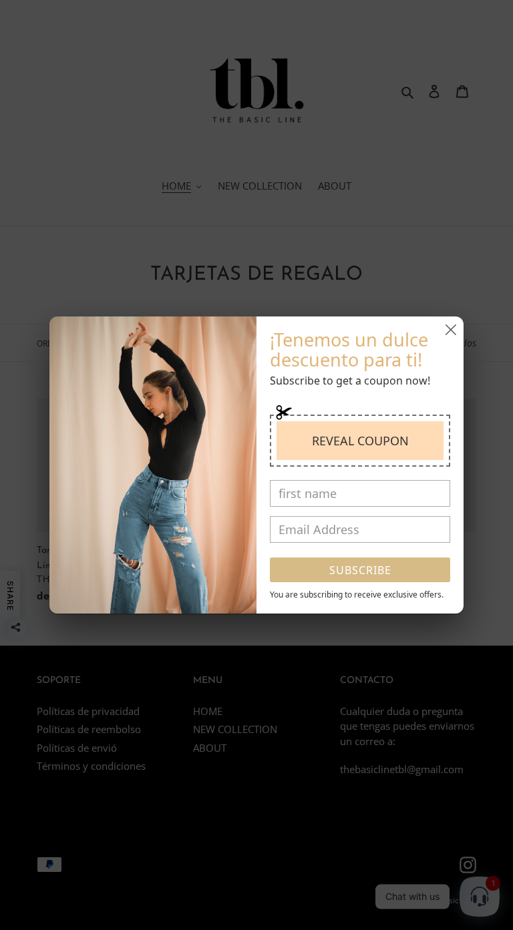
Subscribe (360, 570)
